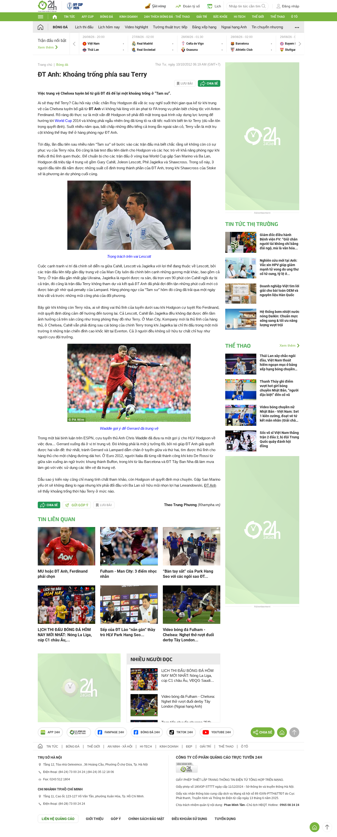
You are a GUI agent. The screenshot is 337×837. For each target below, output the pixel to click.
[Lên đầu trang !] (327, 827)
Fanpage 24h (114, 732)
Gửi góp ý (80, 505)
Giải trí (201, 16)
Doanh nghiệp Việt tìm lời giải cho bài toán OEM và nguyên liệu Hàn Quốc (279, 290)
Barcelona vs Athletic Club (251, 44)
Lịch (218, 6)
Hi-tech (239, 16)
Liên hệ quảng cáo (58, 819)
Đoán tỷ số (191, 6)
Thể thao (277, 16)
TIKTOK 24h (184, 732)
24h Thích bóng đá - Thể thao (167, 16)
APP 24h (54, 732)
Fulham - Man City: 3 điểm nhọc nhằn (128, 574)
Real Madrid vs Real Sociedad (152, 44)
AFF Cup (88, 16)
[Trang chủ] (45, 27)
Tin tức (69, 16)
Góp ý (116, 819)
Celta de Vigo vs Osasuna (202, 44)
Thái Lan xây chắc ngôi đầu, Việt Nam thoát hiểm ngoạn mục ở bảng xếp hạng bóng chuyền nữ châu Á (278, 362)
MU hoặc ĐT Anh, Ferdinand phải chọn (63, 574)
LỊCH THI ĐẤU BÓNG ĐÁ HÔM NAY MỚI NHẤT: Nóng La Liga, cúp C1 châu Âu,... (65, 634)
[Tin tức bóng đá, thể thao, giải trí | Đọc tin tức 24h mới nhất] (47, 6)
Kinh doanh (128, 16)
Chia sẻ (212, 83)
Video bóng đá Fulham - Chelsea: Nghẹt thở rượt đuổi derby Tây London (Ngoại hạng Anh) (188, 701)
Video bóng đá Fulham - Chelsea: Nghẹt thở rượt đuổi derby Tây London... (188, 634)
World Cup (63, 121)
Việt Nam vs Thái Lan (103, 44)
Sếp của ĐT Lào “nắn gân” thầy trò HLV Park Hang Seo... (127, 632)
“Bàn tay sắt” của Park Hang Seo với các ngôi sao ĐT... (188, 574)
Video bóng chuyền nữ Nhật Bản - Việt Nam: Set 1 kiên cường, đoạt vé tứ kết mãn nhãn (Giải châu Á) (279, 414)
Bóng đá (106, 16)
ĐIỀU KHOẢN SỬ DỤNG (189, 819)
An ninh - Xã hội (120, 746)
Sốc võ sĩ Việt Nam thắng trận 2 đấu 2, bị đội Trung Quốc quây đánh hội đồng (279, 439)
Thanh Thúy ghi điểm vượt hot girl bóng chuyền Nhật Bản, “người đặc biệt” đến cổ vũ (279, 388)
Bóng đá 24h (150, 732)
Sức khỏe (220, 16)
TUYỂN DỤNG (225, 819)
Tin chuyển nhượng (267, 27)
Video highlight (136, 27)
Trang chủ (45, 65)
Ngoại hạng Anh (234, 27)
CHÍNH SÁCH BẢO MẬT (146, 819)
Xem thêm (46, 47)
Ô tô (294, 16)
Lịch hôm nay (109, 27)
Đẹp (189, 746)
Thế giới (258, 16)
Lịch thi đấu (84, 27)
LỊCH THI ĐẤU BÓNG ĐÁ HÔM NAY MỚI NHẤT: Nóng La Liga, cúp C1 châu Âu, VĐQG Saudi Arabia (187, 675)
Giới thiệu (94, 819)
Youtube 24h (221, 732)
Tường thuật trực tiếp (170, 27)
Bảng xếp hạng (204, 27)
